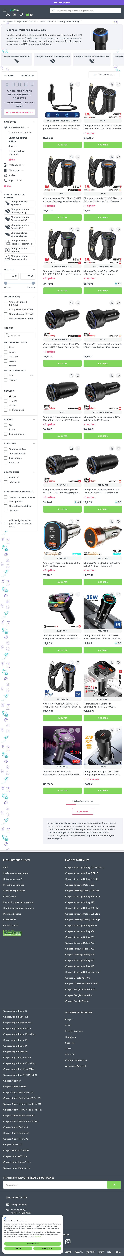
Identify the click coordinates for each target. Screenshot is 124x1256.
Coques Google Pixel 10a (77, 978)
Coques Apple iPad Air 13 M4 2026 (20, 1075)
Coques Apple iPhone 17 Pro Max (19, 1063)
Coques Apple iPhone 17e (15, 1040)
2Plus (11, 159)
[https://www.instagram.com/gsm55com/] (67, 1241)
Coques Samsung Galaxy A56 (79, 931)
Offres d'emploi (10, 925)
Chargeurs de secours (76, 1060)
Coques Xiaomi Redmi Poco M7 (19, 1115)
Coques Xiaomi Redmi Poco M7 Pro (20, 1121)
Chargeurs (70, 1037)
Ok (113, 1185)
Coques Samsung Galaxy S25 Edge (82, 919)
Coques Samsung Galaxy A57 (79, 937)
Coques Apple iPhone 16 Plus (17, 1022)
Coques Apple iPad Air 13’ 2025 (18, 1069)
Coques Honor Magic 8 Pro (16, 1168)
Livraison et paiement (14, 890)
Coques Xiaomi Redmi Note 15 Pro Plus (22, 1109)
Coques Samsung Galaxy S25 (79, 902)
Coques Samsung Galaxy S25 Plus (82, 908)
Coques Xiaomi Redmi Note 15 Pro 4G (22, 1104)
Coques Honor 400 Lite (15, 1156)
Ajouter (62, 145)
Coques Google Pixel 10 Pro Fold (81, 983)
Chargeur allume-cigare (70, 21)
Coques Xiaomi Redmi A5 (15, 1139)
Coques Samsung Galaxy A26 (79, 954)
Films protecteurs (74, 1031)
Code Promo (9, 896)
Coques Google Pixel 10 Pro (79, 995)
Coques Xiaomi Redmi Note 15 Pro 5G (22, 1098)
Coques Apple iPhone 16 (15, 1011)
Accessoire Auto (48, 21)
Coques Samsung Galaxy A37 (79, 948)
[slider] (5, 283)
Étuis (67, 1025)
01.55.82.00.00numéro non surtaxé (21, 1211)
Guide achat (9, 919)
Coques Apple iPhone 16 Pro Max (19, 1034)
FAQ (5, 867)
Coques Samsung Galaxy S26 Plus (82, 890)
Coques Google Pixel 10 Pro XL (80, 989)
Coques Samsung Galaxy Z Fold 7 (81, 879)
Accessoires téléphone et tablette (20, 21)
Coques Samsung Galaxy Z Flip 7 (81, 873)
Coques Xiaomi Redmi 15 (15, 1127)
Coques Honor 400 (12, 1144)
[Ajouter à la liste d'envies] (78, 84)
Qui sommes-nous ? (12, 879)
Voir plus (82, 811)
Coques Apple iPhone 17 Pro (17, 1057)
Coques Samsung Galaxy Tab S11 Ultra (84, 867)
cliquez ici (37, 1236)
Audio (68, 1048)
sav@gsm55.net (19, 1204)
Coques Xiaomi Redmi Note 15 (18, 1092)
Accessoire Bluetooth (76, 1066)
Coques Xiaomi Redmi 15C (16, 1133)
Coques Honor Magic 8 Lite (17, 1162)
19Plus (7, 186)
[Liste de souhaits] (21, 14)
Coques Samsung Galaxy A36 (79, 943)
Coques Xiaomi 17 (12, 1080)
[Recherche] (53, 10)
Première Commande (13, 885)
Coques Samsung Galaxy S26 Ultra (82, 896)
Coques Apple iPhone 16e (15, 1016)
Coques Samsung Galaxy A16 (79, 966)
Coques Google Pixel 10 (77, 1001)
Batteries (69, 1054)
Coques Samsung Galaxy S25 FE (81, 925)
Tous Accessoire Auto (19, 132)
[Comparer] (71, 84)
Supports (13, 146)
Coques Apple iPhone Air (15, 1051)
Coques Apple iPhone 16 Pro (17, 1028)
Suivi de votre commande (15, 873)
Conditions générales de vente (18, 908)
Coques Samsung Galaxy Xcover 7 (82, 972)
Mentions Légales (12, 914)
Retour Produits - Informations (18, 902)
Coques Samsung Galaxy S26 (79, 885)
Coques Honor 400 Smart (16, 1150)
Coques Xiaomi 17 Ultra (14, 1086)
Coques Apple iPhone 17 (15, 1046)
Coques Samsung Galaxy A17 (79, 960)
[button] (103, 133)
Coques (69, 1019)
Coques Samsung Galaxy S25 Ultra (82, 914)
